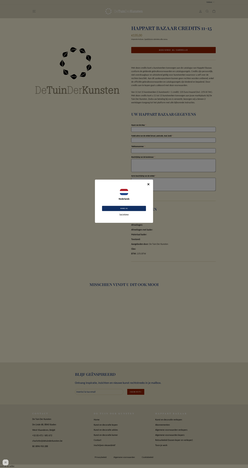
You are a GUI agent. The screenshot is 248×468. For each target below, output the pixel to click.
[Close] (148, 184)
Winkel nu (124, 208)
